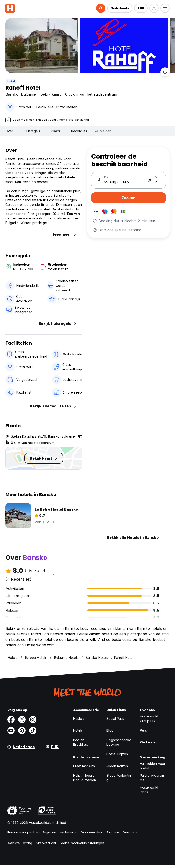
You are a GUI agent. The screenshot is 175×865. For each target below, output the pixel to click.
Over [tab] (9, 131)
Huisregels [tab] (32, 131)
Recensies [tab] (79, 131)
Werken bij (148, 742)
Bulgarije (28, 94)
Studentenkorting (118, 777)
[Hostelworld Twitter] (22, 719)
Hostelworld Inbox (149, 789)
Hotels (78, 730)
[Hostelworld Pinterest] (22, 730)
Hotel (11, 81)
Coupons (112, 832)
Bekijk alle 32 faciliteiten (56, 107)
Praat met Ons (84, 766)
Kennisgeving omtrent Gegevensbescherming (42, 832)
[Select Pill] (100, 8)
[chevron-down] (52, 574)
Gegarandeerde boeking (118, 742)
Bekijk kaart (50, 94)
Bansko (11, 94)
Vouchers (130, 832)
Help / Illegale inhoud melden (84, 777)
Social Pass (115, 718)
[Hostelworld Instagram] (32, 719)
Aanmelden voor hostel (152, 766)
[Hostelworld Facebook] (11, 719)
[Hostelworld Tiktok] (32, 730)
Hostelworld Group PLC (149, 718)
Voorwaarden (91, 832)
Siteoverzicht (46, 843)
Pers (143, 730)
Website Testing (19, 843)
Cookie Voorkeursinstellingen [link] (81, 843)
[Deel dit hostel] (165, 71)
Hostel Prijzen (117, 754)
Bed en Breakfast (80, 742)
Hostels (79, 718)
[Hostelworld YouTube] (11, 730)
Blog (109, 730)
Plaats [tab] (55, 131)
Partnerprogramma (152, 777)
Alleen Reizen (117, 766)
